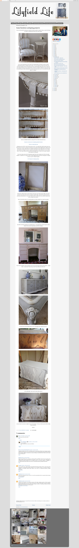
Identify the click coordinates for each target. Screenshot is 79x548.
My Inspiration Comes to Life (58, 63)
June (55, 80)
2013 (54, 88)
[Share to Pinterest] (35, 430)
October (55, 75)
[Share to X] (34, 430)
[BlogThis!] (33, 430)
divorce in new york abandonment (24, 449)
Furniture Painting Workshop (50, 23)
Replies (20, 440)
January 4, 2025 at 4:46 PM (34, 449)
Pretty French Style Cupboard (58, 60)
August (55, 78)
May (55, 81)
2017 (54, 52)
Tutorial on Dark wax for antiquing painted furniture (33, 142)
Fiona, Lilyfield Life (22, 430)
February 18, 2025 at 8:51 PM (25, 457)
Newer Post (18, 505)
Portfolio (30, 23)
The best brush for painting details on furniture (60, 69)
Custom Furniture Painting (38, 23)
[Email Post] (30, 430)
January (55, 86)
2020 (54, 48)
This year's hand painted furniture (59, 64)
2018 (54, 51)
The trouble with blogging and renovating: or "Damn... (60, 62)
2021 (54, 47)
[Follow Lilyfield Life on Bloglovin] (56, 41)
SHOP (21, 23)
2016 (54, 53)
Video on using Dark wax (33, 144)
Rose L (19, 435)
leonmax (19, 465)
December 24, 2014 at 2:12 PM (25, 435)
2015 (54, 54)
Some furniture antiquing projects (59, 59)
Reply (19, 438)
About (17, 23)
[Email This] (32, 430)
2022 (54, 46)
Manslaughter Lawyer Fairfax (23, 485)
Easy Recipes (60, 23)
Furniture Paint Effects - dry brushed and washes (60, 71)
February (55, 85)
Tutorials (25, 23)
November (56, 74)
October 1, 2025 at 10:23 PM (26, 465)
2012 (54, 89)
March (55, 84)
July (55, 79)
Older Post (48, 505)
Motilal (19, 457)
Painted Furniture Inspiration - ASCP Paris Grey (60, 66)
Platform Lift (20, 470)
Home (13, 23)
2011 (54, 90)
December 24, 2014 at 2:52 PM (32, 441)
